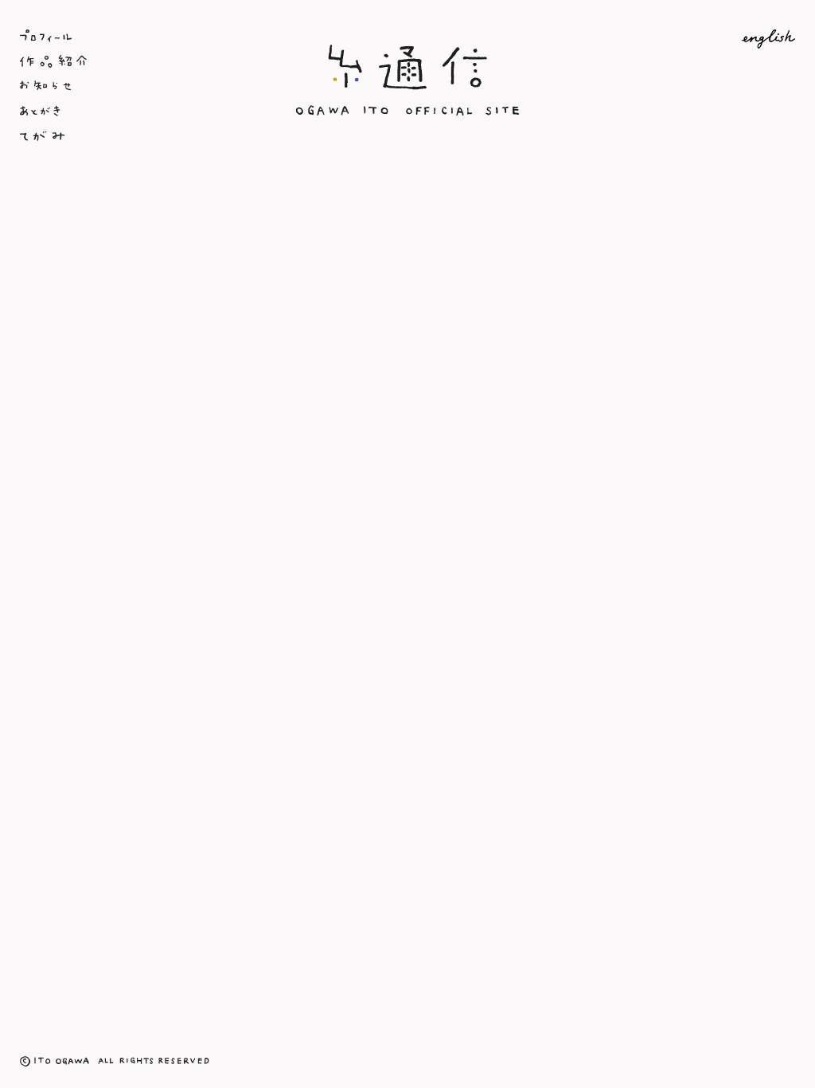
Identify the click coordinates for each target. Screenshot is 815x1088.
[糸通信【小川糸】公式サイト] (407, 112)
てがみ (149, 137)
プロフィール (149, 35)
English (665, 39)
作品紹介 (149, 61)
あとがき (149, 112)
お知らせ (149, 86)
